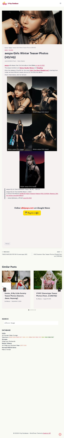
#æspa (37, 193)
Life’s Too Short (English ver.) (39, 70)
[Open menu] (60, 3)
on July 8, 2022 (39, 65)
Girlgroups (5, 341)
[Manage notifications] (60, 434)
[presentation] (16, 280)
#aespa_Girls (54, 193)
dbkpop (8, 301)
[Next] (59, 290)
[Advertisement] (32, 229)
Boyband (13, 345)
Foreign (15, 335)
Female (6, 335)
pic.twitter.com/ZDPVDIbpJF (15, 195)
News (6, 50)
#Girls (47, 193)
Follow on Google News (32, 208)
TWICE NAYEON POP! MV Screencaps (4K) (14, 253)
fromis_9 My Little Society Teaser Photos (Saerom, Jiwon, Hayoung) (15, 295)
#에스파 (43, 193)
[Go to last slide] (4, 290)
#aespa (32, 193)
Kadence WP (47, 433)
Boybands (12, 341)
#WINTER (23, 193)
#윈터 (28, 193)
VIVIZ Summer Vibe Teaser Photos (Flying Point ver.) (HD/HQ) (48, 254)
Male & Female (6, 349)
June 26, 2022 (27, 198)
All (2, 335)
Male (11, 335)
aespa (7, 243)
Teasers (10, 50)
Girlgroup (7, 345)
